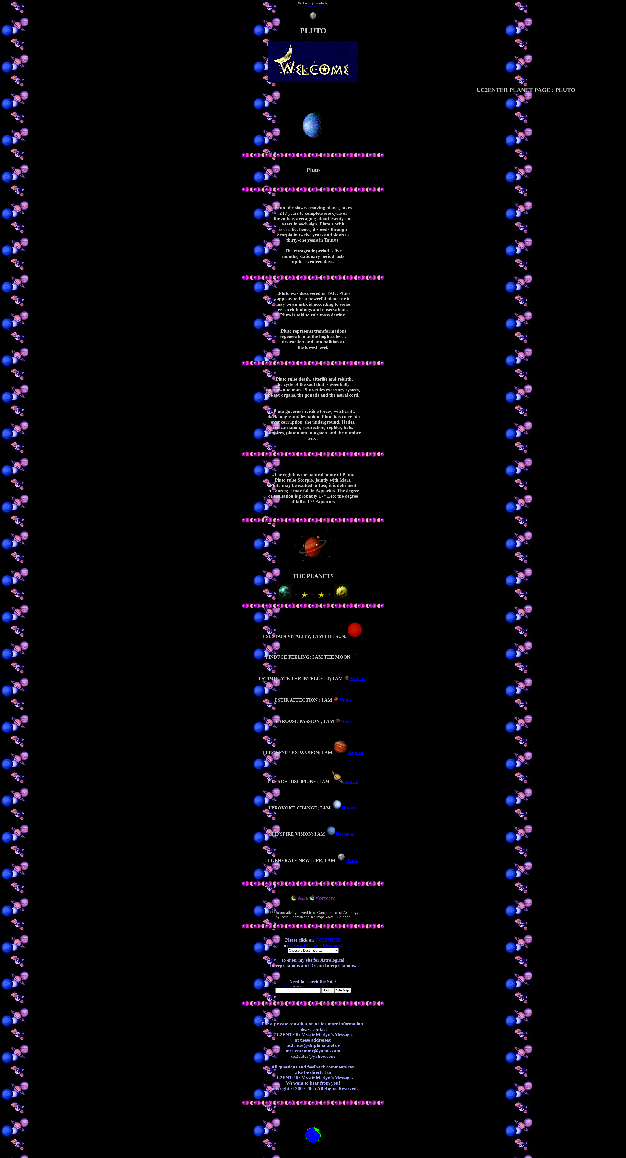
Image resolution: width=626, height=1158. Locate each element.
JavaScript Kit (313, 6)
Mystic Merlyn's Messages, (316, 945)
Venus (344, 700)
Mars (345, 721)
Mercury (358, 678)
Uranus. (350, 807)
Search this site (284, 986)
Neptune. (345, 834)
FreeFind (312, 986)
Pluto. (352, 860)
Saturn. (350, 781)
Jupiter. (355, 752)
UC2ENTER (328, 940)
